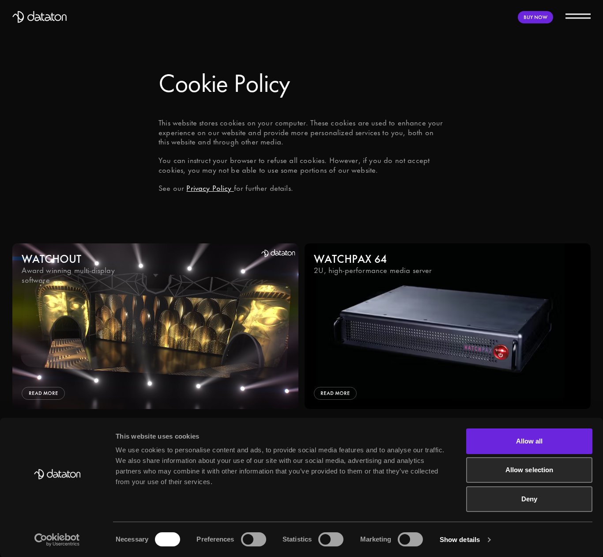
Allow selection (529, 470)
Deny (529, 499)
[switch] (253, 539)
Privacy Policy (210, 188)
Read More (43, 393)
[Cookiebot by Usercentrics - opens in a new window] (57, 539)
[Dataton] (39, 17)
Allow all (529, 441)
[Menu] (577, 15)
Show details (460, 539)
